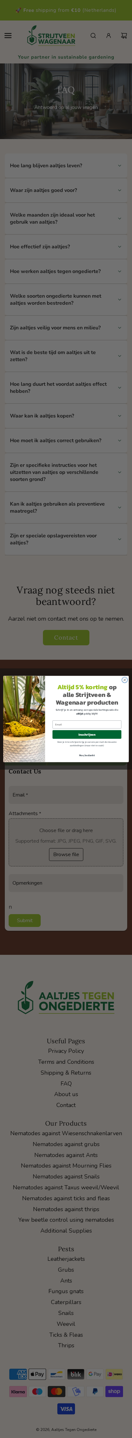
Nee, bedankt (87, 755)
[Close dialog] (125, 680)
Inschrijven (86, 734)
